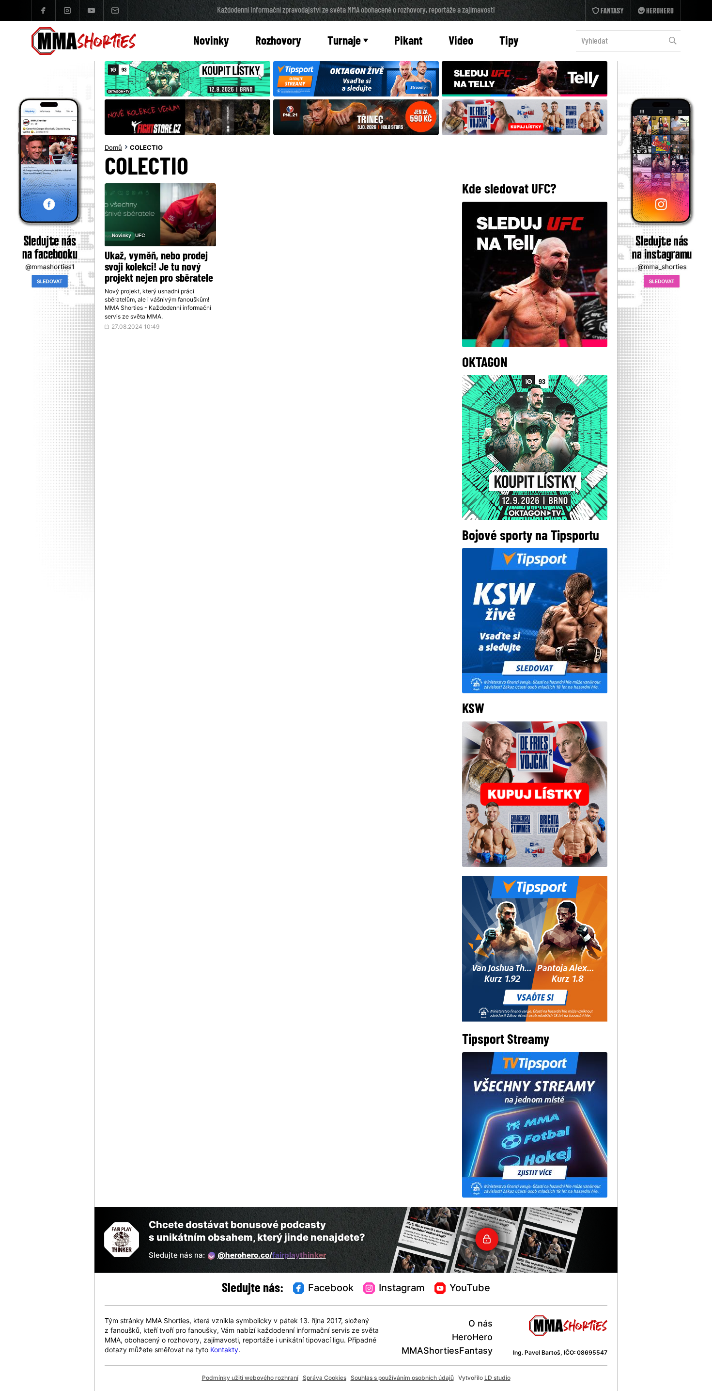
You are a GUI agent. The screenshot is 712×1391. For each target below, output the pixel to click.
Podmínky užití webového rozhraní (250, 1378)
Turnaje (344, 41)
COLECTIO (146, 148)
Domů (113, 148)
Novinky (211, 41)
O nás (480, 1324)
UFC (140, 236)
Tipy (509, 41)
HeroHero (472, 1338)
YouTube (469, 1289)
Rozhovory (278, 41)
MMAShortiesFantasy (447, 1351)
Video (461, 41)
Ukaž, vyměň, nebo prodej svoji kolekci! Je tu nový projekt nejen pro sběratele (159, 268)
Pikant (408, 41)
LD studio (497, 1378)
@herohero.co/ (271, 1256)
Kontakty (224, 1350)
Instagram (402, 1289)
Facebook (331, 1289)
